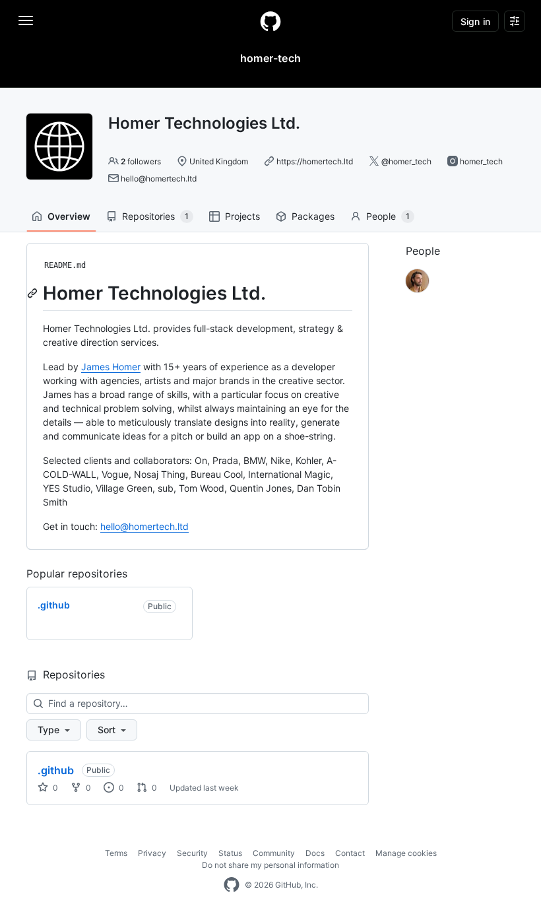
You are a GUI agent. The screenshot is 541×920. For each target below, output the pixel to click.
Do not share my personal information (270, 865)
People (388, 216)
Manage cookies (406, 853)
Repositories (155, 216)
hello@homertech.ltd (159, 178)
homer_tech (481, 161)
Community (274, 853)
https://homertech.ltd (314, 161)
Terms (116, 853)
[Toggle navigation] (26, 20)
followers (141, 161)
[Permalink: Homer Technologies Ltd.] (33, 293)
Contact (350, 853)
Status (230, 853)
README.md (65, 265)
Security (192, 853)
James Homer (111, 366)
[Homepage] (270, 21)
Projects (242, 216)
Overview (69, 216)
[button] (53, 729)
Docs (315, 853)
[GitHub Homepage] (231, 885)
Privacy (152, 853)
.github (56, 770)
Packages (313, 216)
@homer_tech (406, 161)
